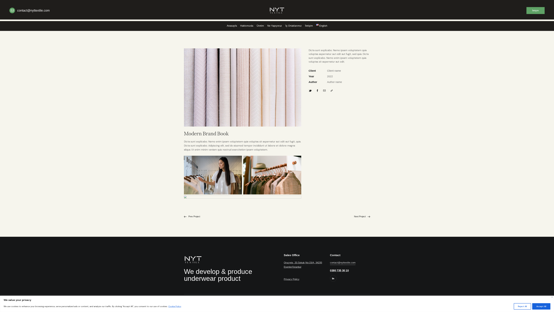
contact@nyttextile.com (342, 262)
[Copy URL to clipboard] (332, 91)
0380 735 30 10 (339, 270)
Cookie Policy (174, 306)
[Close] (552, 297)
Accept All (541, 306)
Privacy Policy (291, 279)
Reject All (522, 306)
